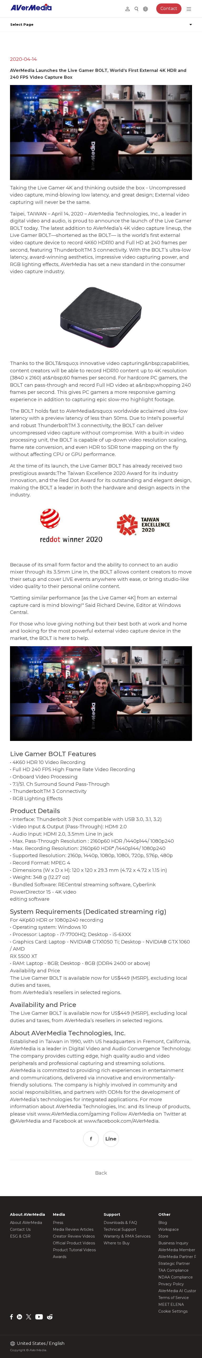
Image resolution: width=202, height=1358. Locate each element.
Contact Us (20, 1229)
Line (111, 1139)
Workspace (168, 1229)
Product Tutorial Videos (74, 1250)
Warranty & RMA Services (127, 1236)
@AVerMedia (25, 1121)
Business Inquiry (173, 1243)
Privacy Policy (171, 1284)
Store (163, 1236)
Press (58, 1222)
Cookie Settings (173, 1311)
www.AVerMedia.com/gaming (74, 1114)
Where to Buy (117, 1243)
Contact (168, 8)
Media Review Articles (73, 1229)
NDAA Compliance (175, 1277)
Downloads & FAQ (120, 1222)
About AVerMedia (26, 1222)
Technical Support (120, 1229)
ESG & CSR (20, 1236)
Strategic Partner (174, 1263)
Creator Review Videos (74, 1236)
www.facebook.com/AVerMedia (121, 1121)
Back (101, 1173)
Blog (162, 1222)
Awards (59, 1256)
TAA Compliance (173, 1270)
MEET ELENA (171, 1304)
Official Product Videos (74, 1243)
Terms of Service (173, 1297)
